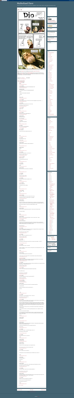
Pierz (48, 63)
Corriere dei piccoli (51, 208)
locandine (49, 142)
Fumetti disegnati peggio (51, 84)
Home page (31, 389)
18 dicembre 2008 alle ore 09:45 (22, 127)
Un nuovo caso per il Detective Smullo (51, 213)
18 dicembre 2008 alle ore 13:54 (22, 193)
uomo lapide (49, 164)
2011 (49, 177)
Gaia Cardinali (50, 79)
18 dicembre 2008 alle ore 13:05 (22, 166)
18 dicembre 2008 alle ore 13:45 (22, 181)
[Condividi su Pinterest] (29, 77)
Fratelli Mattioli (50, 61)
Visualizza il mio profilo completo (53, 239)
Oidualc (20, 275)
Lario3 (20, 173)
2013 (49, 175)
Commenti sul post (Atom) (33, 391)
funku (20, 137)
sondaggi (49, 158)
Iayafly (49, 62)
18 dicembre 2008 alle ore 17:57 (22, 266)
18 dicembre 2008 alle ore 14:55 (22, 206)
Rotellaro (49, 89)
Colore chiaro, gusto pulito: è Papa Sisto (51, 197)
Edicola (49, 135)
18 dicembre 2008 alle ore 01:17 (22, 101)
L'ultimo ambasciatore (51, 217)
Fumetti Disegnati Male (51, 52)
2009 (49, 179)
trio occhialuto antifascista (51, 163)
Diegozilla (49, 109)
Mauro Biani (49, 100)
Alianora (20, 112)
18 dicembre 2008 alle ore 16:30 (22, 226)
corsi (48, 125)
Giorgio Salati (49, 73)
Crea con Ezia (49, 57)
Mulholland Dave (25, 3)
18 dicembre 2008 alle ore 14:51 (22, 198)
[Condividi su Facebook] (28, 77)
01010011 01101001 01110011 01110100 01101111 (51, 204)
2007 (49, 231)
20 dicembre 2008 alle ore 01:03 (22, 355)
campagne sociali (50, 121)
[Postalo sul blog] (27, 77)
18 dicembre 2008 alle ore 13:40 (22, 176)
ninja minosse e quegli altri (51, 148)
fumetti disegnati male (50, 136)
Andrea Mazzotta (50, 67)
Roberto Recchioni (50, 105)
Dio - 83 (50, 182)
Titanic (50, 188)
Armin (48, 94)
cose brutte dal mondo (51, 126)
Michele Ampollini (50, 66)
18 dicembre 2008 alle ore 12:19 (22, 150)
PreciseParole (49, 110)
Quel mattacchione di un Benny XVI (52, 185)
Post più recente (20, 389)
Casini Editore (49, 111)
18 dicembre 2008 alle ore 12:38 (22, 155)
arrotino (49, 119)
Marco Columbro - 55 (52, 183)
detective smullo (50, 130)
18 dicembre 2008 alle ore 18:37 (22, 278)
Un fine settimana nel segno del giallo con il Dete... (52, 195)
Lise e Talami (49, 78)
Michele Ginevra (50, 90)
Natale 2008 (50, 189)
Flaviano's (49, 106)
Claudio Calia (49, 95)
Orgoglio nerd (49, 72)
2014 (49, 174)
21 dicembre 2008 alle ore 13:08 (22, 366)
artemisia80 (20, 82)
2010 (49, 178)
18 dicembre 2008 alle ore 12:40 (22, 161)
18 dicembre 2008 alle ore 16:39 (22, 251)
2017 (49, 173)
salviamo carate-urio (50, 157)
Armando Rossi (50, 104)
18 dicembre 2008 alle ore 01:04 (22, 84)
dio (48, 131)
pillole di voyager (50, 153)
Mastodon (49, 40)
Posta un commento (21, 385)
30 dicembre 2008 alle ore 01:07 (22, 383)
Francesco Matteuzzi (50, 88)
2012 (49, 176)
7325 (19, 120)
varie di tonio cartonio (50, 168)
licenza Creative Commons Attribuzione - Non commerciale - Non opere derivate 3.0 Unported (52, 21)
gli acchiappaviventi (50, 137)
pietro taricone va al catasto (51, 152)
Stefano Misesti (50, 77)
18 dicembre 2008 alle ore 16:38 (22, 237)
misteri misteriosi (50, 147)
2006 (49, 232)
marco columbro (50, 146)
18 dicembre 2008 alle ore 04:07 (22, 114)
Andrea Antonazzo (50, 99)
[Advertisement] (52, 11)
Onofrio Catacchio (50, 68)
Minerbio (22, 73)
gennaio (51, 230)
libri (48, 141)
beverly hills (49, 120)
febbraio (51, 229)
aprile (50, 227)
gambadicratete (21, 258)
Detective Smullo (51, 215)
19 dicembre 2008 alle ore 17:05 (22, 327)
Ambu (48, 82)
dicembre (51, 181)
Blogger (38, 396)
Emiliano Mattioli (50, 56)
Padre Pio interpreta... (51, 186)
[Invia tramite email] (26, 77)
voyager (49, 169)
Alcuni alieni (50, 207)
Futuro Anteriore (50, 93)
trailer (48, 162)
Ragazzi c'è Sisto (51, 214)
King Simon (49, 83)
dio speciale (49, 132)
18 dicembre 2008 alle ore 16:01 (22, 218)
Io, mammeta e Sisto (51, 218)
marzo (50, 228)
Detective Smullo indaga (51, 206)
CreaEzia (20, 107)
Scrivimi (49, 29)
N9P (19, 125)
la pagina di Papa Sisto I (36, 71)
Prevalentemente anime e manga (52, 115)
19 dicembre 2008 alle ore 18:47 (22, 341)
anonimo (20, 99)
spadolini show (50, 159)
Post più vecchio (43, 389)
